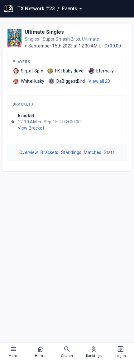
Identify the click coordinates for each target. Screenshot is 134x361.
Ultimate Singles (44, 32)
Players (21, 62)
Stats (109, 152)
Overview (28, 152)
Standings (71, 152)
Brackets (23, 104)
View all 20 (99, 81)
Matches (92, 152)
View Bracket (31, 128)
